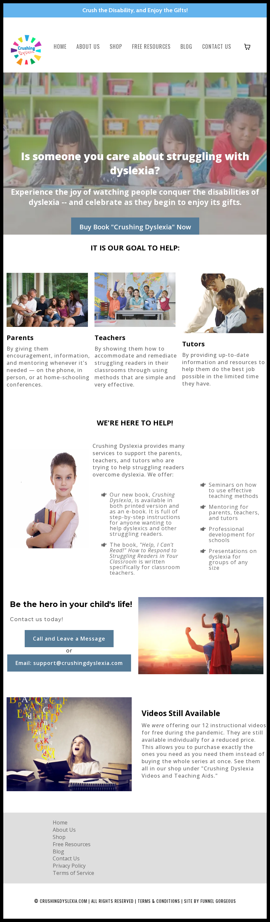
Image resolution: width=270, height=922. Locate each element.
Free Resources (151, 46)
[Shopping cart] (247, 46)
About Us (88, 46)
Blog (186, 46)
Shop (116, 46)
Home (60, 46)
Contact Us (216, 46)
